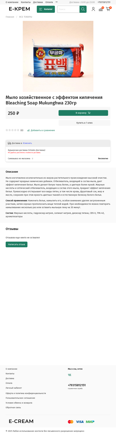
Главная (10, 16)
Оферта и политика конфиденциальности (26, 393)
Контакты (26, 2)
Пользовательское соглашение (20, 398)
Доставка (38, 2)
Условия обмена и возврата (19, 403)
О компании (12, 2)
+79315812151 (104, 2)
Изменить (27, 143)
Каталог (48, 9)
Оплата (49, 2)
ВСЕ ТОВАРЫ (25, 16)
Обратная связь (13, 407)
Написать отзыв (16, 244)
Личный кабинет (14, 388)
